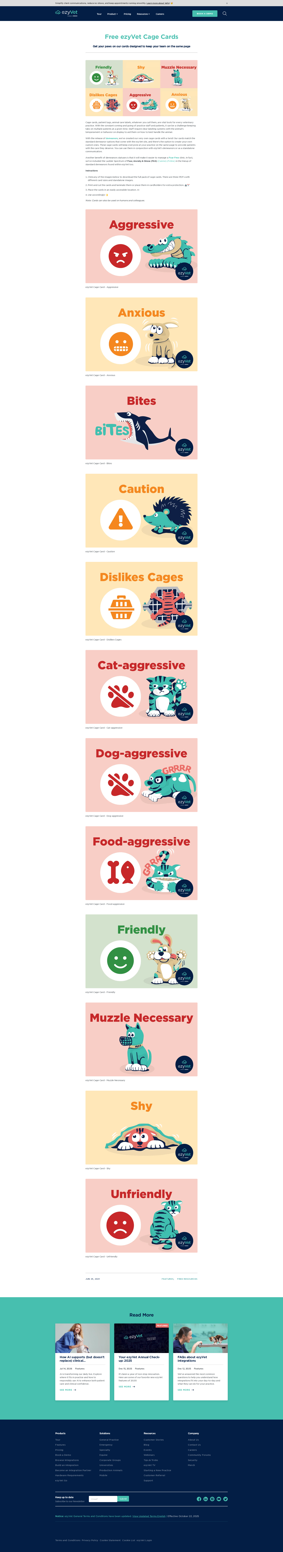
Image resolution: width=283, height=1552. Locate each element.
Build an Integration (66, 1465)
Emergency (106, 1444)
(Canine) (162, 161)
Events (148, 1450)
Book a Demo (63, 1455)
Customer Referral (154, 1475)
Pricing (127, 14)
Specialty (104, 1450)
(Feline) (171, 161)
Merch (191, 1465)
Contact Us (194, 1444)
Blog (146, 1444)
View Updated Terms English (149, 1516)
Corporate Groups (110, 1460)
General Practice (109, 1439)
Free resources (187, 1279)
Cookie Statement (110, 1540)
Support (148, 1480)
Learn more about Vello (158, 3)
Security (192, 1460)
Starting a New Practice (157, 1470)
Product (111, 14)
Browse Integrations (67, 1460)
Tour (99, 14)
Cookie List (128, 1540)
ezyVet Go (61, 1480)
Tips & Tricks (151, 1460)
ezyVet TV (150, 1465)
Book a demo (205, 13)
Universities (106, 1465)
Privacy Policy (90, 1540)
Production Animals (110, 1470)
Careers (160, 14)
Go (190, 20)
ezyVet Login (144, 1540)
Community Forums (199, 1455)
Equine (103, 1455)
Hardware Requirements (69, 1475)
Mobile (103, 1475)
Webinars (149, 1455)
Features (167, 1279)
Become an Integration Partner (73, 1470)
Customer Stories (154, 1439)
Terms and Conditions (67, 1540)
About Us (193, 1439)
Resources (142, 14)
